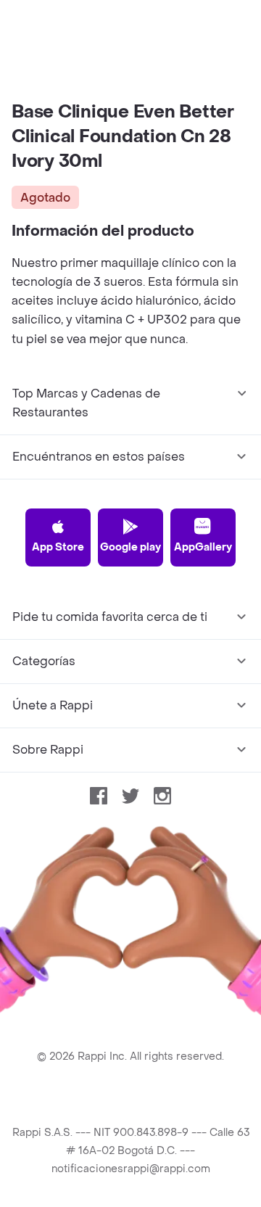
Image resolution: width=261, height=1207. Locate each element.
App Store (58, 547)
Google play (130, 547)
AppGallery (203, 547)
